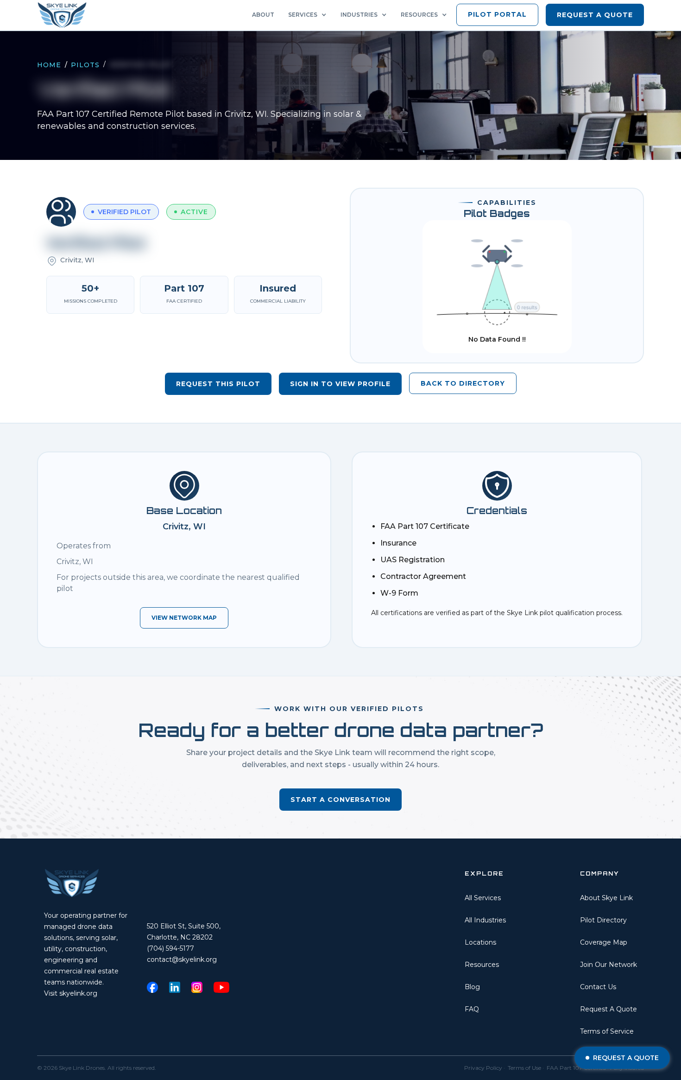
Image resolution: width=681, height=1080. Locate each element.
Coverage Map (603, 942)
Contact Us (598, 987)
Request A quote (595, 15)
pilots (85, 65)
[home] (65, 15)
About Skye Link (606, 898)
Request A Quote (608, 1009)
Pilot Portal (497, 14)
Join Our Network (608, 964)
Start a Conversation (340, 799)
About (263, 14)
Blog (472, 987)
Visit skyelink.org (70, 993)
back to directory (463, 383)
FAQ (472, 1009)
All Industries (485, 920)
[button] (310, 15)
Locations (480, 942)
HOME (49, 65)
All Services (483, 898)
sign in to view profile (340, 384)
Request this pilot (218, 384)
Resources (482, 964)
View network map (184, 617)
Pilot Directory (603, 920)
